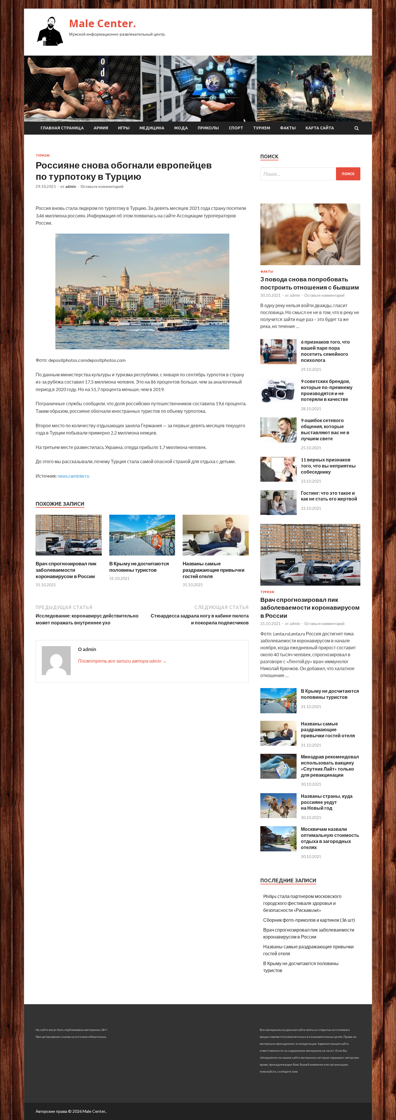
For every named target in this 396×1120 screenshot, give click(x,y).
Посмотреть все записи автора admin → (122, 660)
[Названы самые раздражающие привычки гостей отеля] (216, 557)
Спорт (236, 128)
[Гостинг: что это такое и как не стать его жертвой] (278, 513)
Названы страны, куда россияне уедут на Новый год (327, 802)
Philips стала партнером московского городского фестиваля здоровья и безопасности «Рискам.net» (302, 903)
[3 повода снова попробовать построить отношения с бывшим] (310, 266)
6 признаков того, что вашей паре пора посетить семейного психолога (325, 350)
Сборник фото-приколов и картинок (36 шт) (309, 920)
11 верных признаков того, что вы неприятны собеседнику (328, 465)
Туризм (261, 128)
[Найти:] (310, 173)
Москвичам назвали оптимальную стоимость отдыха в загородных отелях (330, 838)
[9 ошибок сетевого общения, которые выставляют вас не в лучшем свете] (278, 440)
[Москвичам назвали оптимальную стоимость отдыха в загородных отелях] (278, 849)
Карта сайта (320, 128)
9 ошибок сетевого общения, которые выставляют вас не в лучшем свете (325, 429)
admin (70, 186)
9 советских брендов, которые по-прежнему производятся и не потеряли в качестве (327, 390)
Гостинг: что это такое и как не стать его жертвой (329, 496)
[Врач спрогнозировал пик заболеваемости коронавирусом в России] (69, 557)
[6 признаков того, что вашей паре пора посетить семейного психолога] (278, 362)
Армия (101, 128)
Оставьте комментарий (102, 186)
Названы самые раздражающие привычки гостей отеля (213, 569)
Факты (288, 128)
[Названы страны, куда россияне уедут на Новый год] (278, 816)
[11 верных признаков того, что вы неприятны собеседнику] (278, 480)
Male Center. (102, 23)
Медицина (151, 128)
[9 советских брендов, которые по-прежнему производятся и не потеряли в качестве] (278, 401)
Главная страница (62, 128)
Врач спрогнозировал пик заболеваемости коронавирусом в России (66, 569)
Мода (181, 128)
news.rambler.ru (73, 476)
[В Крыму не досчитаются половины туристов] (142, 557)
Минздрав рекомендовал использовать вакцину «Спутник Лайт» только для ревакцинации (330, 765)
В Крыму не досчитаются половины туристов (139, 566)
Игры (124, 128)
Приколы (208, 128)
